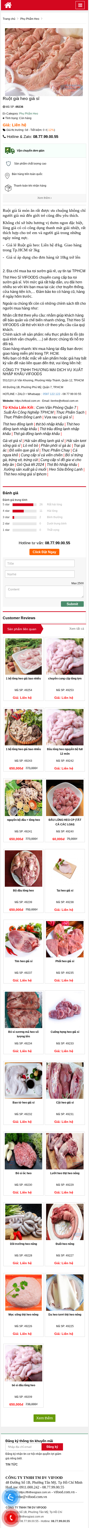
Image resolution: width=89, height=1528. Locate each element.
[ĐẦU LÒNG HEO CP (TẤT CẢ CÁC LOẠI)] (65, 798)
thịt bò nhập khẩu (50, 424)
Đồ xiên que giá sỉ (24, 450)
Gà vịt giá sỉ (12, 441)
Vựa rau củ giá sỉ (58, 417)
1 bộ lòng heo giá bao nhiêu (23, 678)
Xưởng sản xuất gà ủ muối (25, 469)
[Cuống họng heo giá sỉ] (65, 1010)
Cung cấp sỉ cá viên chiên (42, 455)
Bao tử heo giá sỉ (23, 1102)
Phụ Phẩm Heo (28, 113)
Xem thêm (44, 198)
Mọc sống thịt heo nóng (23, 1314)
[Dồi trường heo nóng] (23, 1222)
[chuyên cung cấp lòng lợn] (65, 656)
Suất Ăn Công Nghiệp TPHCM (28, 412)
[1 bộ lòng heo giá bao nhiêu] (23, 656)
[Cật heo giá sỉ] (65, 1080)
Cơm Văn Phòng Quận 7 (56, 407)
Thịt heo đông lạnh (18, 424)
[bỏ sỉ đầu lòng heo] (23, 1363)
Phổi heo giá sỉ (64, 961)
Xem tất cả (76, 628)
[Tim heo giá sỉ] (23, 939)
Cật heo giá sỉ (65, 1102)
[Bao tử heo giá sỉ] (23, 1080)
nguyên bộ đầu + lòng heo (23, 819)
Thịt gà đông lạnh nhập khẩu (36, 434)
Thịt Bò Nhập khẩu (62, 465)
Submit (72, 604)
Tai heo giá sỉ (65, 890)
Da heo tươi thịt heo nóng (64, 1314)
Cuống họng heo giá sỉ (65, 1032)
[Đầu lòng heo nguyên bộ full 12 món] (65, 727)
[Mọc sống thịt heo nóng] (23, 1292)
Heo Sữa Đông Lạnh (66, 469)
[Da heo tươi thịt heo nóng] (65, 1292)
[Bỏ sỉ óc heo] (23, 1151)
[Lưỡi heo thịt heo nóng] (65, 1151)
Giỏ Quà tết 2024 (31, 465)
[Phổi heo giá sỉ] (65, 939)
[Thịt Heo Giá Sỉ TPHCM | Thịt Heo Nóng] (8, 5)
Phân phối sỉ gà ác (56, 445)
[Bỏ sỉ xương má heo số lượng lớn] (23, 1010)
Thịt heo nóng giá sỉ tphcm (25, 474)
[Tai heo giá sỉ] (65, 868)
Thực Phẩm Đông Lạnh (23, 417)
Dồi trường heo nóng (23, 1244)
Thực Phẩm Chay (55, 450)
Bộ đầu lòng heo (23, 890)
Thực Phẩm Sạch (70, 412)
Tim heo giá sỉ (23, 961)
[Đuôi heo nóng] (65, 1222)
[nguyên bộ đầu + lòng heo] (23, 798)
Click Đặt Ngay (44, 552)
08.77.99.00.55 (45, 137)
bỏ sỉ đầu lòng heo (23, 1385)
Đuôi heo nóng (65, 1244)
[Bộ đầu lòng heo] (23, 868)
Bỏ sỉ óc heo (23, 1173)
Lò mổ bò (30, 445)
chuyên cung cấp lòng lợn (64, 678)
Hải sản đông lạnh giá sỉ (44, 441)
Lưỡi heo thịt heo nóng (64, 1173)
